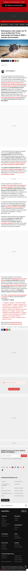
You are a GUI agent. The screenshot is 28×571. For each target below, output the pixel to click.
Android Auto (5, 24)
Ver (14, 389)
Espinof (15, 529)
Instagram (15, 467)
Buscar (26, 505)
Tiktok (2, 470)
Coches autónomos (18, 493)
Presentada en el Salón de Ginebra (13, 206)
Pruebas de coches (18, 488)
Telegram (18, 467)
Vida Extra (16, 520)
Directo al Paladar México (6, 561)
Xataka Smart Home (5, 523)
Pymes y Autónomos (18, 546)
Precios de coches (18, 490)
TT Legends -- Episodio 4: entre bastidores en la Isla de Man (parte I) (14, 309)
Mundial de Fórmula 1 (19, 495)
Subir (23, 511)
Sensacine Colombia (18, 559)
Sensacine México (17, 557)
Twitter (13, 61)
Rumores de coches (6, 490)
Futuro (2, 495)
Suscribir (24, 455)
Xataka (2, 518)
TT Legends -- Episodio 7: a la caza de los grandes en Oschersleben (14, 316)
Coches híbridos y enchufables (5, 484)
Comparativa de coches (6, 493)
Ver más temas (5, 500)
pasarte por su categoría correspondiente (11, 169)
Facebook (10, 61)
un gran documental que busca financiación (14, 285)
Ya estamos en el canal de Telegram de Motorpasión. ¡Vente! (12, 21)
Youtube (12, 467)
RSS (21, 467)
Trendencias (3, 545)
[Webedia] (5, 512)
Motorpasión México (18, 561)
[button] (10, 71)
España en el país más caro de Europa (11, 82)
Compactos (17, 484)
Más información (4, 569)
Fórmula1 (3, 481)
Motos (15, 326)
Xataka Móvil (3, 520)
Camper (16, 24)
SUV (2, 488)
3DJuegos (16, 518)
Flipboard (15, 61)
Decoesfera (3, 546)
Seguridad (22, 24)
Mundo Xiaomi (4, 525)
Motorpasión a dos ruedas (15, 324)
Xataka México (4, 555)
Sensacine (16, 527)
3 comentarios (5, 60)
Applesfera (3, 522)
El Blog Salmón (17, 545)
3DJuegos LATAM (17, 555)
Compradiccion (4, 548)
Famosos (11, 24)
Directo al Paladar (4, 536)
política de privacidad (18, 458)
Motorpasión (9, 326)
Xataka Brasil (4, 557)
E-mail (18, 61)
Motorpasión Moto (15, 322)
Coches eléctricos (18, 481)
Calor (27, 24)
